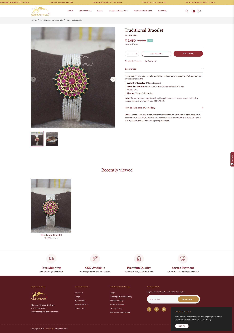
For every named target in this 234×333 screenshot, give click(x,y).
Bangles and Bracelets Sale (51, 20)
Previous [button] (33, 79)
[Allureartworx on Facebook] (149, 309)
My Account (80, 300)
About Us (79, 293)
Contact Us (79, 308)
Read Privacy (205, 319)
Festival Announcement (120, 312)
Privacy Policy (116, 308)
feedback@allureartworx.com (45, 312)
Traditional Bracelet (51, 235)
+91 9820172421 (39, 308)
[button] (187, 11)
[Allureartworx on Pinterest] (156, 309)
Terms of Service (117, 305)
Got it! (182, 326)
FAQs (112, 293)
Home (34, 20)
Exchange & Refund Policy (121, 297)
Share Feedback (81, 305)
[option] (73, 77)
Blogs (77, 297)
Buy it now (188, 53)
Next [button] (113, 79)
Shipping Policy (116, 300)
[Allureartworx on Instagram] (164, 309)
